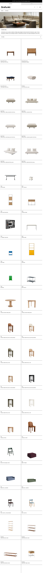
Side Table (2, 262)
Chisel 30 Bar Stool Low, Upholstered (29, 387)
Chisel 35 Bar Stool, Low (26, 362)
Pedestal (2, 287)
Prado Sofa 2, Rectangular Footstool (8, 137)
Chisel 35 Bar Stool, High (5, 362)
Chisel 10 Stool (3, 437)
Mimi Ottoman (24, 462)
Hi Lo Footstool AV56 (25, 87)
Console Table (24, 212)
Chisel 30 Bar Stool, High (5, 412)
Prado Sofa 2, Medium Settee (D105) (28, 162)
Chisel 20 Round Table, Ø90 (27, 312)
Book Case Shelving (4, 212)
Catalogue (10, 3)
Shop (31, 3)
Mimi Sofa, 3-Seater (25, 487)
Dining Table (24, 237)
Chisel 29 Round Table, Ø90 (5, 312)
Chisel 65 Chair (24, 437)
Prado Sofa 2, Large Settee (27, 112)
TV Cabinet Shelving (4, 237)
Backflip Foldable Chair (5, 462)
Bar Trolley (24, 287)
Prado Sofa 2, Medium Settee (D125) (7, 162)
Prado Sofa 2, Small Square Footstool (8, 112)
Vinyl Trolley (24, 187)
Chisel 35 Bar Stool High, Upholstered (8, 337)
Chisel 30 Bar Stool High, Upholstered (8, 387)
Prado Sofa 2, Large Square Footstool (29, 137)
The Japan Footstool (4, 87)
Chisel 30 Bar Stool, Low (26, 412)
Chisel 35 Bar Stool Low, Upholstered (29, 337)
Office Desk (3, 187)
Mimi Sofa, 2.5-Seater (4, 487)
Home (2, 10)
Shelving (23, 262)
